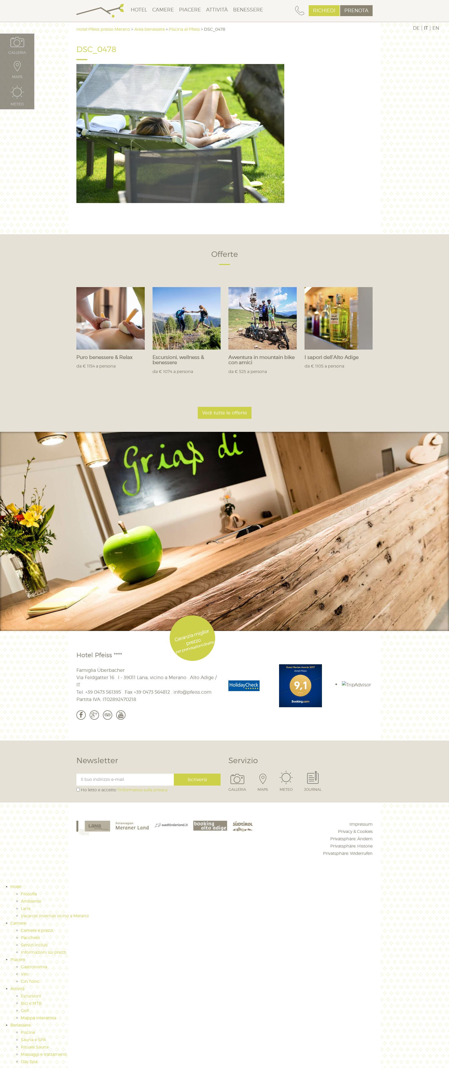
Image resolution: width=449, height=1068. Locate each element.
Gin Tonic (30, 981)
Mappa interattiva (38, 1017)
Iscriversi (197, 779)
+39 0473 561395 (103, 692)
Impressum (361, 824)
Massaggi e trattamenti (44, 1054)
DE (416, 28)
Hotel (139, 10)
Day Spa (29, 1061)
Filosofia (29, 894)
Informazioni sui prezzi (43, 952)
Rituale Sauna (35, 1047)
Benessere (248, 10)
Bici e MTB (31, 1003)
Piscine (28, 1032)
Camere (163, 10)
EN (435, 28)
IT (426, 28)
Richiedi (324, 11)
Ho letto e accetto (124, 789)
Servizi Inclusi (34, 945)
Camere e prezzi (37, 930)
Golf (25, 1010)
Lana (25, 908)
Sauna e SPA (33, 1039)
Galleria (237, 789)
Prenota (356, 11)
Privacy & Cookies (355, 831)
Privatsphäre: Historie (351, 846)
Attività (217, 10)
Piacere (190, 10)
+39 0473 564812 (152, 692)
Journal (312, 789)
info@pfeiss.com (193, 692)
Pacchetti (30, 937)
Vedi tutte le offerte (224, 412)
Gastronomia (34, 966)
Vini (25, 974)
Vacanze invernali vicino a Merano (55, 915)
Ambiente (31, 901)
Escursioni (31, 996)
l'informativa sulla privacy (142, 789)
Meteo (286, 789)
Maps (262, 789)
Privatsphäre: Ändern (351, 838)
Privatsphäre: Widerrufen (348, 853)
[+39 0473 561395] (299, 10)
